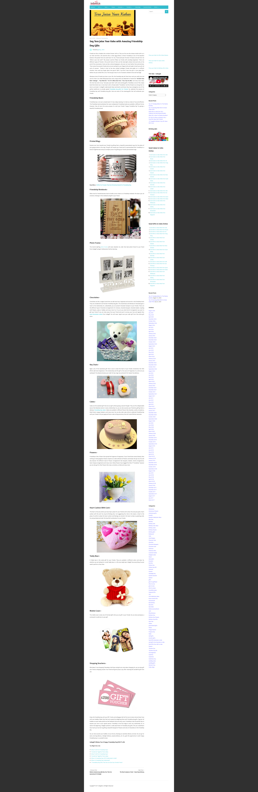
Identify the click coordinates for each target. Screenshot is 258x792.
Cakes (106, 7)
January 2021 (152, 410)
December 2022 (152, 363)
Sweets (150, 646)
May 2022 (151, 377)
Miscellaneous (152, 613)
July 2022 (151, 373)
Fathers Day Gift (153, 567)
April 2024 (151, 331)
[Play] (150, 85)
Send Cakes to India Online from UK (158, 161)
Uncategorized (152, 652)
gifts (150, 580)
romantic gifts (152, 638)
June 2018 (151, 475)
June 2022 (151, 375)
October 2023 (152, 342)
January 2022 (152, 385)
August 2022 (152, 371)
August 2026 (152, 311)
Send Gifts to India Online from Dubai (159, 269)
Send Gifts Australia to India (155, 640)
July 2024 (151, 327)
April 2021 (151, 404)
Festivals (129, 7)
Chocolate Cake (152, 546)
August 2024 (152, 325)
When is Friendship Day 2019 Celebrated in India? (104, 758)
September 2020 (153, 419)
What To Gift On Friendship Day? (99, 750)
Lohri (150, 611)
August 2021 (152, 396)
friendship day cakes (100, 410)
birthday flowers (153, 530)
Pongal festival (152, 630)
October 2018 (152, 467)
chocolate (151, 542)
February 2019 (152, 458)
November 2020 (153, 415)
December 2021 (152, 388)
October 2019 (152, 442)
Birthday (151, 521)
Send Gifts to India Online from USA (158, 228)
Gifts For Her (152, 584)
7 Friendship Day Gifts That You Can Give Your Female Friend (106, 762)
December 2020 (152, 413)
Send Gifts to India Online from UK (158, 231)
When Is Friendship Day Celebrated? (100, 760)
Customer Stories (147, 7)
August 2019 (152, 446)
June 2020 (151, 425)
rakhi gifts (151, 636)
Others (155, 7)
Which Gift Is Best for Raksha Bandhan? (158, 115)
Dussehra (151, 561)
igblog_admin (101, 50)
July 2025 (151, 313)
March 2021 (152, 406)
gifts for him (152, 586)
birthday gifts (152, 532)
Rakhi (150, 634)
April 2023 (151, 354)
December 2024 (152, 319)
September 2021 (153, 394)
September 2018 (153, 469)
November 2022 (153, 365)
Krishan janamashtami (154, 609)
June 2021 (151, 400)
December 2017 (152, 487)
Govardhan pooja (153, 590)
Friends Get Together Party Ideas (99, 752)
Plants (150, 627)
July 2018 (151, 473)
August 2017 (152, 496)
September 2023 (153, 344)
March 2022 (152, 381)
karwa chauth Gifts (153, 598)
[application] (158, 81)
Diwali (150, 557)
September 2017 (153, 494)
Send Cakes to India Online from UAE (159, 191)
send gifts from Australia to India (156, 642)
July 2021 (151, 398)
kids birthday (152, 603)
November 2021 (153, 390)
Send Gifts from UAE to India (155, 644)
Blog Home (93, 7)
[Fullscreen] (166, 85)
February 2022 (152, 383)
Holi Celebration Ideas (154, 596)
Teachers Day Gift (153, 650)
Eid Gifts (151, 563)
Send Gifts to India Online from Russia (159, 230)
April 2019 (151, 454)
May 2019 (151, 452)
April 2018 (151, 479)
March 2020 (152, 431)
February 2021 (152, 408)
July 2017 (151, 498)
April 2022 (151, 379)
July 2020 (151, 423)
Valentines (151, 657)
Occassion (120, 7)
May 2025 (151, 315)
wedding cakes (152, 661)
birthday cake (152, 523)
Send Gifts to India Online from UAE (158, 262)
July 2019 (151, 448)
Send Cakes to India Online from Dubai (159, 199)
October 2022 (152, 367)
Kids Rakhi (151, 607)
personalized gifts (153, 625)
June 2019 (151, 450)
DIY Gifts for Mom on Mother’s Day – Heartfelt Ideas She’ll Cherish (158, 118)
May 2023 (151, 352)
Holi (150, 594)
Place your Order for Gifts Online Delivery (158, 55)
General (150, 578)
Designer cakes (152, 555)
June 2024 (151, 329)
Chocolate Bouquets (153, 544)
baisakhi (151, 515)
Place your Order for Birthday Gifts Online (158, 68)
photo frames (104, 247)
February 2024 (152, 333)
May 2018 (151, 477)
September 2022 (153, 369)
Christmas (151, 548)
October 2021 (152, 392)
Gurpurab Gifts (152, 592)
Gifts (99, 7)
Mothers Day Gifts (153, 619)
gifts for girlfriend (153, 582)
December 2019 (152, 437)
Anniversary (151, 509)
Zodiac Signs (137, 7)
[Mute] (164, 85)
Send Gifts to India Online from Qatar (159, 267)
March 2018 (152, 481)
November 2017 (153, 490)
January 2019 (152, 460)
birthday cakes (152, 528)
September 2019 (153, 444)
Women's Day (152, 665)
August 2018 (152, 471)
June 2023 (151, 350)
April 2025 (151, 317)
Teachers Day (152, 648)
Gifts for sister (152, 588)
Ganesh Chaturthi (153, 575)
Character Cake (152, 540)
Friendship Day (105, 38)
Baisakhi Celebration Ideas (155, 517)
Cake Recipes (152, 538)
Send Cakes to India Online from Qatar (159, 197)
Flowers (113, 7)
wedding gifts (152, 663)
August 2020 (152, 421)
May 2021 (151, 402)
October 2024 (152, 321)
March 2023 (152, 356)
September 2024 (153, 323)
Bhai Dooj (151, 519)
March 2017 (152, 500)
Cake (150, 536)
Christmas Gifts (152, 551)
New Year (151, 621)
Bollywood (98, 38)
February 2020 (152, 433)
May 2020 (151, 427)
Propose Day (152, 632)
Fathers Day (151, 565)
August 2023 (152, 346)
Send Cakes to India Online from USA (158, 155)
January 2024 (152, 336)
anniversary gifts (153, 513)
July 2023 (151, 348)
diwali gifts (151, 559)
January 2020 (152, 435)
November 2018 (153, 465)
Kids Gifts (151, 605)
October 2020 (152, 417)
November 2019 (153, 440)
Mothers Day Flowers (154, 617)
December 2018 (152, 462)
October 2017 (152, 492)
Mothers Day (152, 615)
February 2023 (152, 358)
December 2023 (152, 338)
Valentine (151, 655)
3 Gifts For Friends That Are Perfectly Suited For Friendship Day (113, 185)
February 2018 (152, 483)
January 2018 (152, 485)
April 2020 (151, 429)
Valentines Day (152, 659)
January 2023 (152, 361)
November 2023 (153, 340)
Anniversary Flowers (153, 511)
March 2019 (152, 456)
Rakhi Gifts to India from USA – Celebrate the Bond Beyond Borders (157, 112)
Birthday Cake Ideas (153, 526)
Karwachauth (152, 600)
